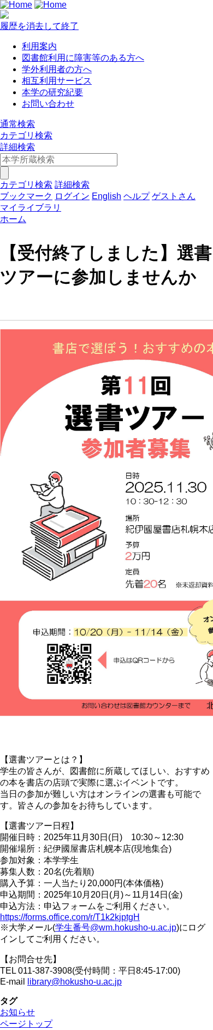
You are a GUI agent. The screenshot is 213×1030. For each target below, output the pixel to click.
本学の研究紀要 (52, 92)
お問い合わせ (48, 103)
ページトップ (26, 1023)
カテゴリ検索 (26, 135)
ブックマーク (26, 196)
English (106, 196)
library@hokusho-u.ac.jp (74, 981)
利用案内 (39, 46)
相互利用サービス (57, 80)
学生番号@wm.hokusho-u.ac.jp (115, 927)
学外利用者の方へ (57, 69)
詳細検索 (17, 147)
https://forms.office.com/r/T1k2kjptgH (70, 917)
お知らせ (17, 1012)
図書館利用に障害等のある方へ (83, 57)
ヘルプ (136, 196)
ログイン (72, 196)
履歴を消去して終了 (39, 26)
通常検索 (17, 124)
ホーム (13, 219)
